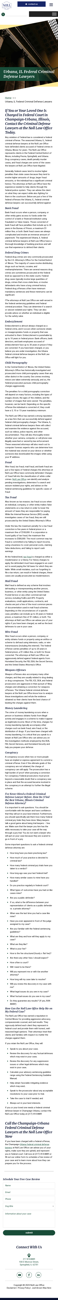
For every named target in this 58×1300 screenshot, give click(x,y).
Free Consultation (31, 4)
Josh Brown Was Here (41, 1288)
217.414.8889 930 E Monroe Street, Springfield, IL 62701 (29, 1262)
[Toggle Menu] (54, 14)
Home (8, 97)
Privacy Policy (24, 1288)
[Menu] (51, 4)
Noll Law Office (6, 5)
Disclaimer (11, 1288)
